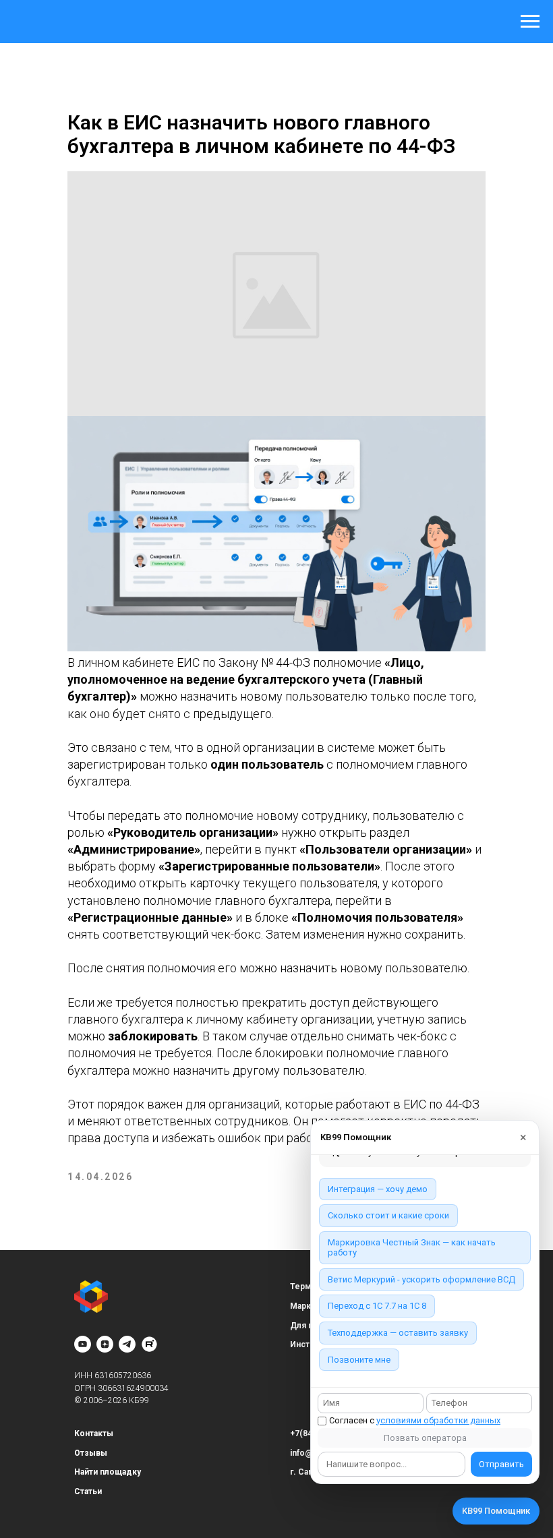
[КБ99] (82, 1344)
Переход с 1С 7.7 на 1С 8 (377, 1306)
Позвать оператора (425, 1438)
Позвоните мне (359, 1360)
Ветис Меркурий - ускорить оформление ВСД (421, 1279)
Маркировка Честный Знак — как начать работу (412, 1247)
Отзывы (90, 1453)
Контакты (93, 1433)
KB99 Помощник (496, 1511)
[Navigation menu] (530, 21)
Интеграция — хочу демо (378, 1189)
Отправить (501, 1464)
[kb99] (149, 1344)
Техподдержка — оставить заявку (398, 1333)
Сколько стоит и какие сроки (388, 1215)
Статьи (88, 1491)
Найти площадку (107, 1472)
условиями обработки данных (438, 1420)
